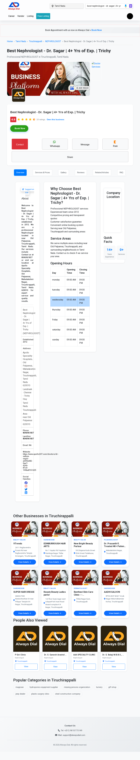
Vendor (20, 16)
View (26, 666)
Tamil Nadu (21, 41)
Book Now (82, 30)
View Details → (24, 562)
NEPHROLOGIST (53, 41)
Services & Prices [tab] (42, 172)
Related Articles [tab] (102, 172)
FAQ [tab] (121, 172)
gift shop (112, 687)
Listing (30, 16)
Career (11, 16)
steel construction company (67, 694)
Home (10, 41)
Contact (20, 144)
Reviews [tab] (80, 172)
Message (85, 144)
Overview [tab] (20, 172)
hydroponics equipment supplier (44, 687)
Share (70, 157)
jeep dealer (20, 694)
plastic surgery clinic (40, 694)
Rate (115, 146)
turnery (99, 687)
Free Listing (43, 16)
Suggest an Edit (29, 191)
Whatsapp (55, 146)
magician (20, 687)
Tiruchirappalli (35, 41)
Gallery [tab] (63, 172)
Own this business (55, 119)
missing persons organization (77, 687)
